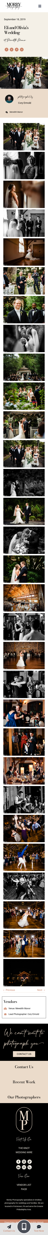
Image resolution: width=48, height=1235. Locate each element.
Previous (10, 990)
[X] (11, 49)
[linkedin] (18, 1167)
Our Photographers (24, 1097)
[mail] (24, 1167)
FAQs (24, 1189)
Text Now (39, 1230)
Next (39, 990)
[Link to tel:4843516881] (24, 1227)
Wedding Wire (24, 1152)
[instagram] (24, 1162)
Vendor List (24, 1184)
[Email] (21, 49)
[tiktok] (29, 1162)
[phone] (29, 1167)
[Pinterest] (16, 49)
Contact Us (9, 1230)
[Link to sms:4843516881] (39, 1227)
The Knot (24, 1148)
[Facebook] (6, 49)
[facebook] (18, 1162)
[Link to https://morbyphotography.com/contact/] (9, 1227)
